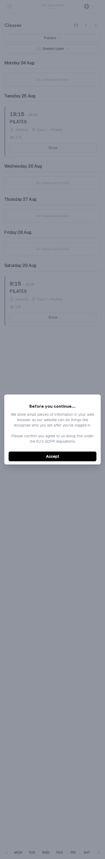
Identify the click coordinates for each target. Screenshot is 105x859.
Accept (52, 456)
